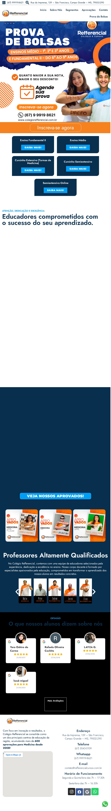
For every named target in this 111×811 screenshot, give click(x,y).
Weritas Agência (83, 807)
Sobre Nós (56, 10)
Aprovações (89, 10)
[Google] (87, 791)
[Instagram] (71, 791)
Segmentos (72, 10)
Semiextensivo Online (55, 183)
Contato (103, 10)
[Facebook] (79, 791)
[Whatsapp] (95, 791)
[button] (17, 591)
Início (43, 10)
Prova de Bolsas (99, 16)
